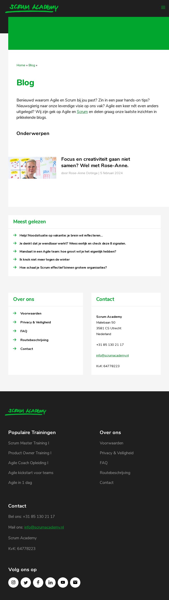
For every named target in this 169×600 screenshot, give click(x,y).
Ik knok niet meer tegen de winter (44, 259)
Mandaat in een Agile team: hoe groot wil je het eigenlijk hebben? (68, 251)
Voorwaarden (30, 313)
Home (20, 65)
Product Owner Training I (29, 453)
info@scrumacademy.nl (112, 355)
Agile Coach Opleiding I (28, 463)
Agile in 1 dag (20, 482)
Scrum (82, 111)
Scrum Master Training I (28, 443)
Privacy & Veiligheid (35, 322)
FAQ (23, 331)
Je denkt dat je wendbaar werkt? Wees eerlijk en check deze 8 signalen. (73, 243)
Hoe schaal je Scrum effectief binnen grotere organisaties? (64, 267)
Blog (31, 65)
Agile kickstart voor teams (30, 472)
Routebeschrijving (34, 340)
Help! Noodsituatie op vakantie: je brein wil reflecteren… (61, 235)
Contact (26, 349)
